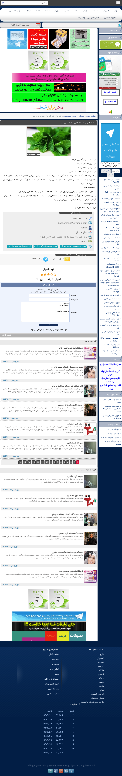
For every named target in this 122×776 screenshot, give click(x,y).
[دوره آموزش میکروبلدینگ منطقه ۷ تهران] (90, 378)
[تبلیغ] (59, 70)
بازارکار (56, 10)
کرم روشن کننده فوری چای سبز (19, 246)
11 (42, 462)
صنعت (47, 10)
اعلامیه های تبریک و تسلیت (88, 17)
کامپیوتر (106, 10)
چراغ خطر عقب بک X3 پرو (110, 248)
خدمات (96, 10)
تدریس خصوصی (15, 10)
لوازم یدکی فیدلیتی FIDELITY (112, 314)
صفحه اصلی (91, 116)
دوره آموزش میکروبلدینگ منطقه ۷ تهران (67, 367)
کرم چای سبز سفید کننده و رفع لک (74, 246)
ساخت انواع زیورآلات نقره (110, 198)
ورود (57, 674)
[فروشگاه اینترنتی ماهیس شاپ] (90, 359)
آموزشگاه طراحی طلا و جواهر (111, 307)
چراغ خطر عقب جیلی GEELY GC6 (112, 229)
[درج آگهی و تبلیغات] (48, 640)
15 (25, 462)
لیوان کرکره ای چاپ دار (111, 302)
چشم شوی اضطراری (75, 424)
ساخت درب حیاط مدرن (111, 238)
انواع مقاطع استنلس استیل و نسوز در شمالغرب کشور (109, 210)
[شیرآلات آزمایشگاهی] (90, 454)
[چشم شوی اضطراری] (90, 435)
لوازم (115, 10)
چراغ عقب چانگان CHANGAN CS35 (112, 265)
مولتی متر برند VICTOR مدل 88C (110, 346)
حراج (29, 10)
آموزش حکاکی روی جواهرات (112, 290)
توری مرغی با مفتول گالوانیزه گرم (109, 326)
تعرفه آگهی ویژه (52, 684)
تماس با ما (54, 669)
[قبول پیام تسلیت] (48, 92)
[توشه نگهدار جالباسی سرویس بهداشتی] (80, 48)
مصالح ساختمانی (110, 17)
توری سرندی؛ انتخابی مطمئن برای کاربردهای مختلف (109, 320)
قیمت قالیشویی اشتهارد (111, 299)
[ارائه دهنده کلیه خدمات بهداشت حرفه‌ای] (90, 397)
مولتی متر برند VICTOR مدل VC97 (110, 352)
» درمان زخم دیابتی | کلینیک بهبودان (111, 401)
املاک (76, 10)
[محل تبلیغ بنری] (48, 630)
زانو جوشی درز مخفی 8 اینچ (109, 295)
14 (29, 462)
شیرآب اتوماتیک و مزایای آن (110, 366)
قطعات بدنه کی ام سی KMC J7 (111, 203)
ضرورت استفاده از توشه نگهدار (110, 373)
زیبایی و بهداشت (70, 116)
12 (38, 462)
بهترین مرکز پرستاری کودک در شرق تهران (110, 216)
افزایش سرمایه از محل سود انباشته (110, 380)
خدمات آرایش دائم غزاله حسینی (70, 405)
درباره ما (55, 664)
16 (20, 462)
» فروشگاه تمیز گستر (114, 429)
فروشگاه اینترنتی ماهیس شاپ (110, 333)
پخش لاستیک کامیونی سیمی (111, 187)
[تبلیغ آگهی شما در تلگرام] (48, 101)
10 (47, 462)
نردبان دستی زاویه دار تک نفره (110, 253)
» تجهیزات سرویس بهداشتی (111, 437)
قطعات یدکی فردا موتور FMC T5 (111, 181)
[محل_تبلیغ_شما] (38, 70)
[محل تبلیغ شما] (48, 111)
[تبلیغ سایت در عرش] (38, 48)
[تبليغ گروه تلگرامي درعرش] (17, 48)
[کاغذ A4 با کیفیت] (59, 48)
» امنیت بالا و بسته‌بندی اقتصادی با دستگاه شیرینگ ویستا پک (112, 409)
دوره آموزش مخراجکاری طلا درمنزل (110, 223)
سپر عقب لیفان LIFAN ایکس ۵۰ (111, 193)
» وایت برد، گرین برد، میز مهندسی (112, 443)
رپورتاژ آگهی (53, 689)
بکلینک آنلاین (53, 694)
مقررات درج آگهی (51, 679)
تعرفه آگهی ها (110, 92)
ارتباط (38, 10)
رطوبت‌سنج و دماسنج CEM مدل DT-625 (109, 339)
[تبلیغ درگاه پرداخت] (48, 82)
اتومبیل (66, 10)
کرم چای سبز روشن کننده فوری (46, 246)
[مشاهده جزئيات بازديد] (110, 113)
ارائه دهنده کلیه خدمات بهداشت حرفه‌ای (67, 386)
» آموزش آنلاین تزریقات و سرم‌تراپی (112, 417)
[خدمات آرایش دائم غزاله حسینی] (90, 416)
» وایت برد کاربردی (114, 433)
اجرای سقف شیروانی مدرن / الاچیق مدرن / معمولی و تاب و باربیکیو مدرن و (109, 282)
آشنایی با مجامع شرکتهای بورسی (110, 387)
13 (34, 462)
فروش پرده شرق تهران (111, 234)
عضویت (55, 659)
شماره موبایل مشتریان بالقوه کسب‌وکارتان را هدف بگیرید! (109, 273)
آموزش (85, 10)
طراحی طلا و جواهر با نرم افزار (110, 243)
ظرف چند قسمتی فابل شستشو (111, 259)
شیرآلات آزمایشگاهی (75, 443)
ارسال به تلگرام (36, 259)
